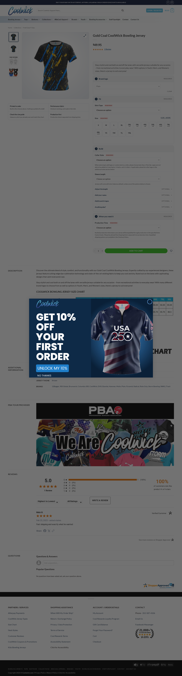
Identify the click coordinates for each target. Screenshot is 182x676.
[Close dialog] (150, 302)
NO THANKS (44, 375)
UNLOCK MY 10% (52, 368)
